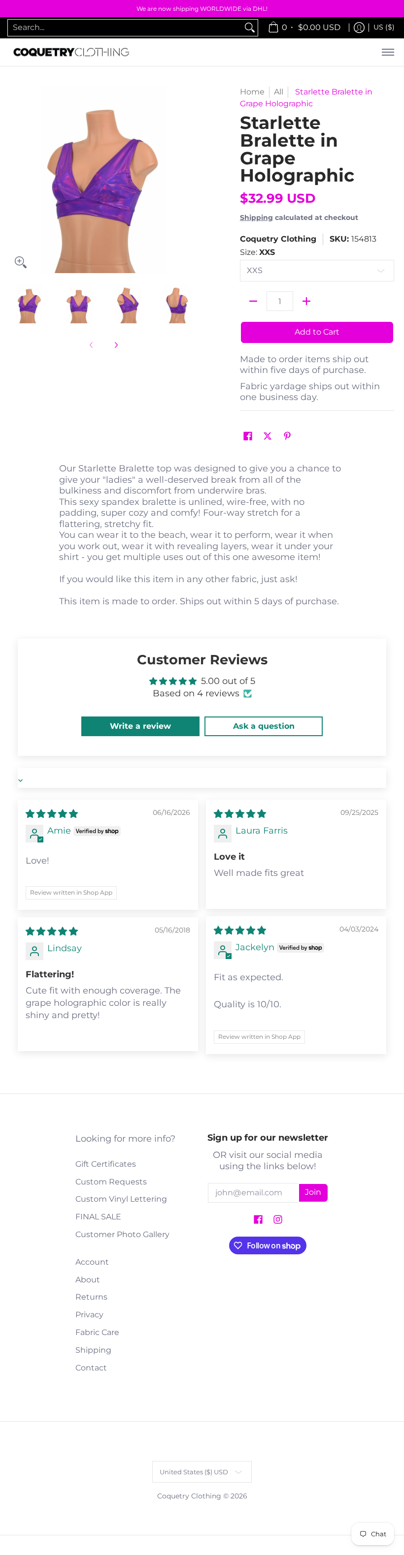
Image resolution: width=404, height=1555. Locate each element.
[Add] (306, 301)
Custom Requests (111, 1181)
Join (313, 1192)
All (278, 91)
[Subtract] (253, 301)
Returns (91, 1297)
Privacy (89, 1314)
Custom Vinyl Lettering (121, 1199)
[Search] (250, 28)
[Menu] (387, 52)
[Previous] (17, 179)
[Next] (190, 179)
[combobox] (125, 28)
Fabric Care (97, 1332)
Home (252, 91)
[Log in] (359, 27)
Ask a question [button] (264, 726)
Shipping (256, 217)
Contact (91, 1367)
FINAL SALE (98, 1216)
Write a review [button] (140, 726)
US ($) (384, 27)
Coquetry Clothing (278, 239)
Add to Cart (317, 332)
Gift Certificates (105, 1164)
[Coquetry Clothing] (71, 52)
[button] (248, 436)
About (87, 1279)
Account (92, 1262)
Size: (257, 252)
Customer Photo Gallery (122, 1234)
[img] (52, 814)
